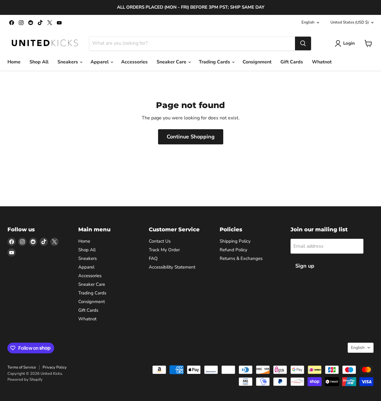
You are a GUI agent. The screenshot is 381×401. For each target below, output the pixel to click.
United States (349, 22)
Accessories (134, 62)
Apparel (100, 62)
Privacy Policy (55, 367)
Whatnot (322, 62)
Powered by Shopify (25, 379)
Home (14, 62)
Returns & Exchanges (241, 258)
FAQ (153, 258)
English (308, 22)
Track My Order (164, 250)
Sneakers (68, 62)
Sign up (304, 265)
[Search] (303, 43)
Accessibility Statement (172, 267)
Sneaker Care (172, 62)
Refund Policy (233, 250)
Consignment (257, 62)
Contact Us (160, 241)
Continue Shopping (191, 136)
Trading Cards (215, 62)
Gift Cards (291, 62)
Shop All (39, 62)
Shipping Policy (235, 241)
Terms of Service (21, 367)
